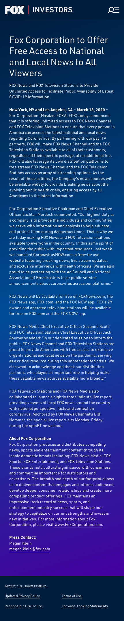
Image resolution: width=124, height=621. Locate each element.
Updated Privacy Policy (22, 595)
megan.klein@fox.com (29, 548)
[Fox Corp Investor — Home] (15, 10)
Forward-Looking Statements (85, 605)
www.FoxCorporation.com (78, 524)
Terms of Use (72, 595)
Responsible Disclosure (23, 605)
